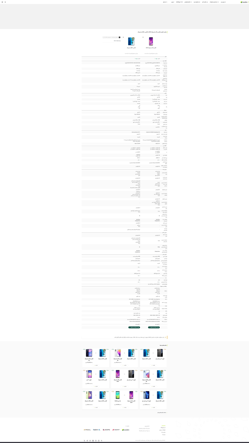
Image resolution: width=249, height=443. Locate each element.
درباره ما (163, 434)
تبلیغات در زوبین (162, 430)
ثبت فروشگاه (163, 427)
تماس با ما (163, 432)
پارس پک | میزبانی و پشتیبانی (144, 428)
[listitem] (153, 357)
